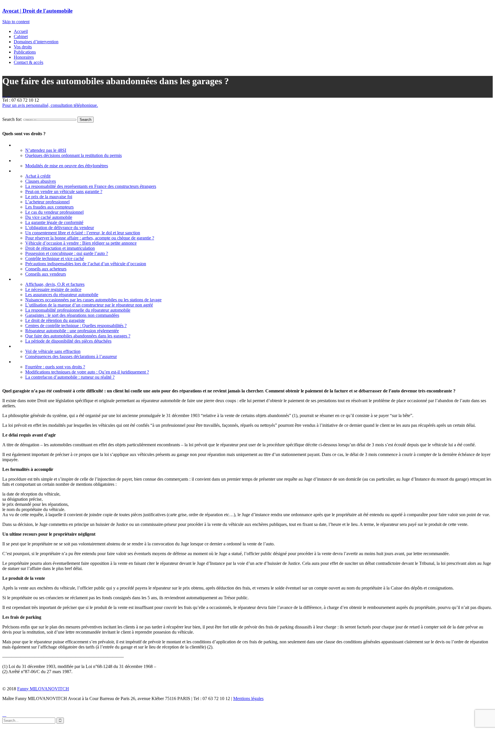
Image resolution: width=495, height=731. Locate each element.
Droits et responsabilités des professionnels (55, 279)
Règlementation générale (38, 361)
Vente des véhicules (32, 170)
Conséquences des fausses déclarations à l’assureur (71, 356)
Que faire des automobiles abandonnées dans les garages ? (77, 335)
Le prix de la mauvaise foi (48, 196)
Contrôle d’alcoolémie (35, 160)
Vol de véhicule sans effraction (52, 351)
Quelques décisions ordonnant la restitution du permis (73, 155)
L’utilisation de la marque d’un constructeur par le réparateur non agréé (89, 304)
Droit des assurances (34, 346)
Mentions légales (248, 698)
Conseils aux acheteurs (45, 268)
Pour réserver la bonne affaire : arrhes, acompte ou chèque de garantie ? (89, 237)
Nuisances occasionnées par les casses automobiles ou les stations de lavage (93, 299)
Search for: (12, 119)
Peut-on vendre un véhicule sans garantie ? (63, 191)
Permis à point (28, 145)
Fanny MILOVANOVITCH (43, 688)
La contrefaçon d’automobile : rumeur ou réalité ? (70, 377)
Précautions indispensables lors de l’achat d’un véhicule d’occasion (85, 263)
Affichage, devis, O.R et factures (55, 284)
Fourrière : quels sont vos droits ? (55, 366)
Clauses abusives (40, 181)
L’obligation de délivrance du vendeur (59, 227)
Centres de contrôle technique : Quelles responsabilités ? (76, 325)
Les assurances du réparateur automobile (61, 294)
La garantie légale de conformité (54, 222)
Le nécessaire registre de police (53, 289)
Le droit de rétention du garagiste (55, 320)
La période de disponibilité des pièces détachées (68, 341)
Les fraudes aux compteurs (49, 207)
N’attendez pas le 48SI (45, 150)
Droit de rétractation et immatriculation (60, 248)
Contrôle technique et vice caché (54, 258)
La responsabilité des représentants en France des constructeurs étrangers (90, 186)
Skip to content (16, 21)
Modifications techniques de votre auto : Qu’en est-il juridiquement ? (87, 372)
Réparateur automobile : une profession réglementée (72, 330)
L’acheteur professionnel (47, 201)
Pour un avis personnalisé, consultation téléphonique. (50, 105)
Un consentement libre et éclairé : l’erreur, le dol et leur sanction (82, 232)
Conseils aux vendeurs (45, 274)
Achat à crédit (37, 176)
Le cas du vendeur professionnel (54, 212)
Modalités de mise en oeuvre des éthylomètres (66, 165)
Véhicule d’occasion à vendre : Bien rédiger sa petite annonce (81, 243)
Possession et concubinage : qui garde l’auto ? (66, 253)
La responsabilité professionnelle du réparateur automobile (77, 310)
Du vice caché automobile (48, 217)
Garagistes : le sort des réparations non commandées (72, 315)
